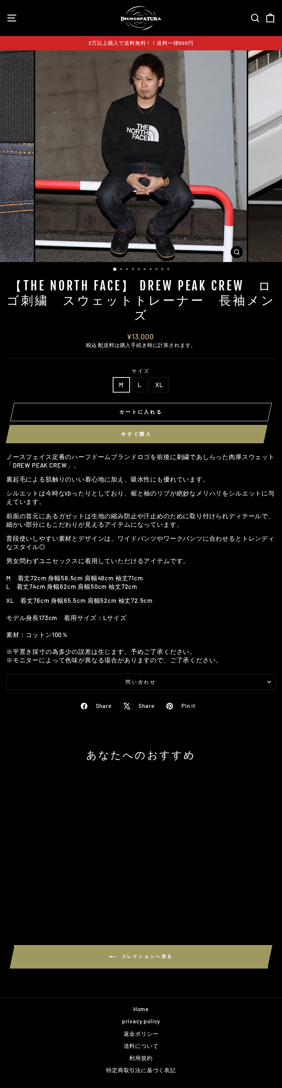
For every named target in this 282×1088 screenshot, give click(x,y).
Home (141, 1009)
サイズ (141, 371)
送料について (141, 1045)
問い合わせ (141, 682)
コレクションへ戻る (146, 956)
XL (159, 384)
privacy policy (141, 1021)
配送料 (106, 345)
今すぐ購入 (136, 434)
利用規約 (140, 1058)
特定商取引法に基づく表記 (141, 1070)
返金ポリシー (141, 1033)
